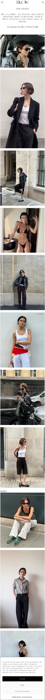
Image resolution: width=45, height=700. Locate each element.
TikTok (29, 27)
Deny (22, 685)
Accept (22, 679)
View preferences (22, 691)
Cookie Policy (16, 696)
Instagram (11, 27)
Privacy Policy (27, 696)
